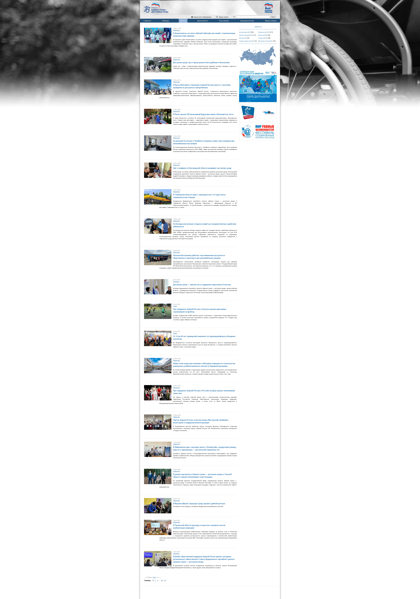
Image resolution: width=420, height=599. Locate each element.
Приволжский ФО (263, 32)
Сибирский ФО (263, 38)
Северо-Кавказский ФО (246, 41)
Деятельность (202, 21)
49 (165, 580)
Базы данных (224, 21)
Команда (165, 21)
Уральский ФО (262, 35)
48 (162, 580)
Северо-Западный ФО (246, 35)
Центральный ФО (244, 32)
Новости (183, 21)
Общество (176, 30)
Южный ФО (242, 38)
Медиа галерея (270, 21)
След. (154, 577)
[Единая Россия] (268, 12)
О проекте (147, 21)
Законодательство (247, 21)
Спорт (175, 306)
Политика (176, 282)
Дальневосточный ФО (265, 41)
